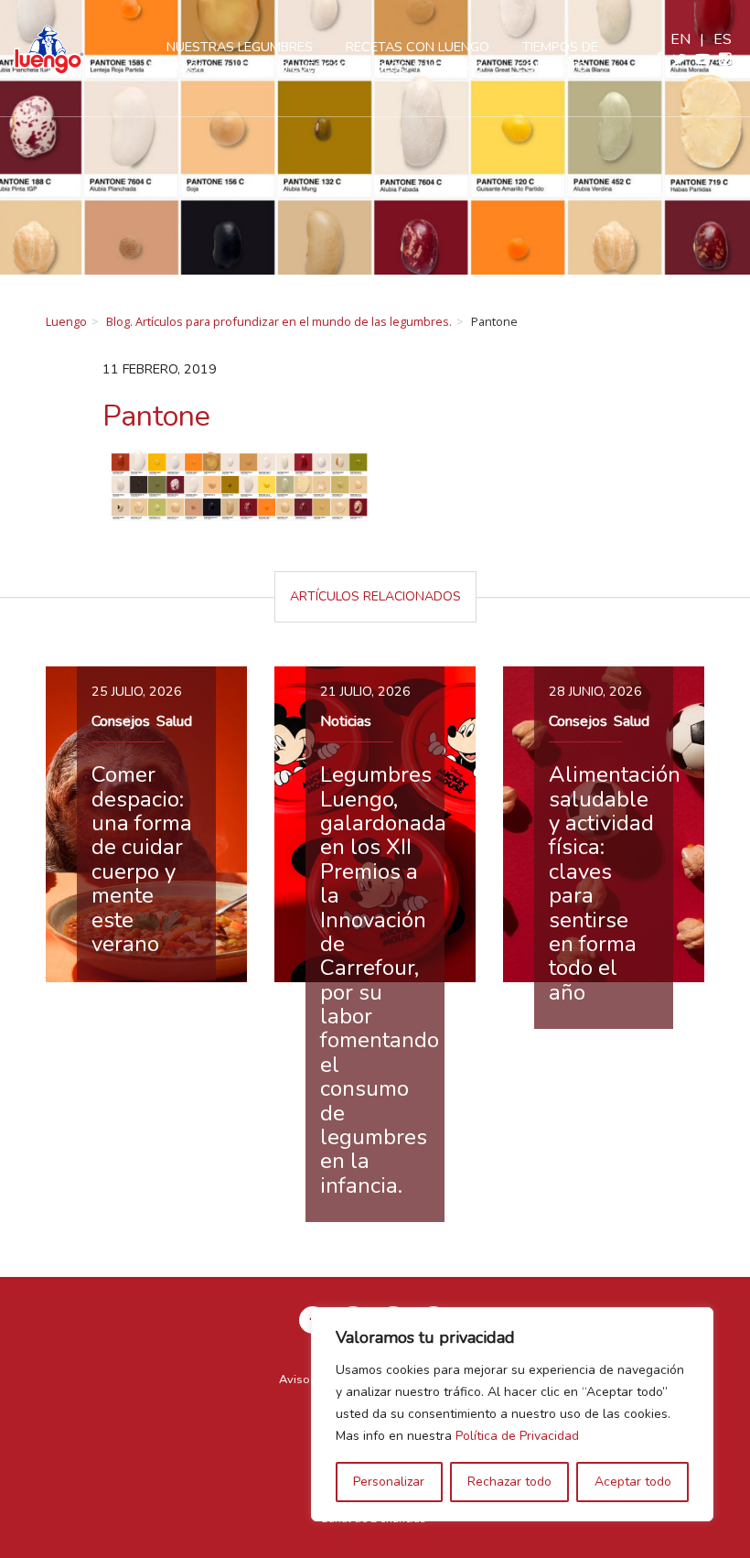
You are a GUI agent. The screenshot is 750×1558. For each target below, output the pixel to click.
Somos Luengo (292, 67)
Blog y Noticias (429, 67)
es (722, 39)
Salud (174, 721)
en (680, 39)
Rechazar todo (509, 1481)
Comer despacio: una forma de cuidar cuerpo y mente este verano (141, 859)
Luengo (66, 321)
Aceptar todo (633, 1481)
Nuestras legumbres (239, 47)
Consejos (120, 721)
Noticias (345, 721)
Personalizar (388, 1481)
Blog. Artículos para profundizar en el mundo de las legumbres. (279, 321)
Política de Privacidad (517, 1435)
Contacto (551, 67)
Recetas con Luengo (417, 47)
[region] (512, 1414)
